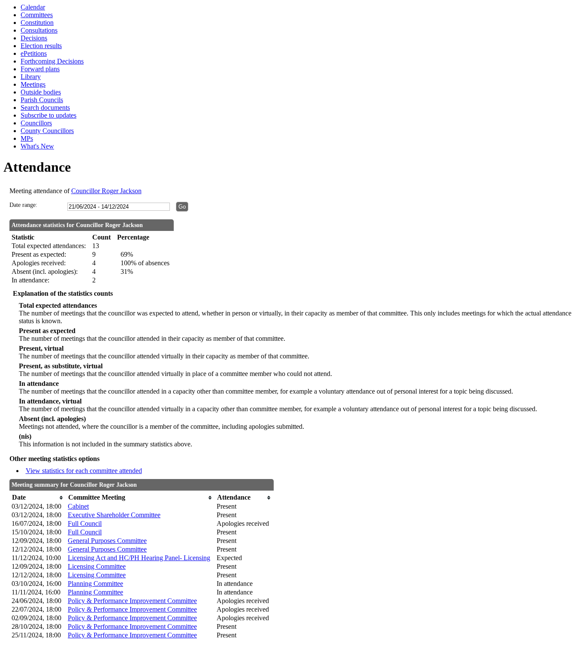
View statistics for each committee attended (84, 470)
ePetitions (34, 53)
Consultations (39, 30)
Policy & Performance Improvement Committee (132, 600)
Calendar (33, 7)
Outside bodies (41, 92)
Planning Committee (95, 583)
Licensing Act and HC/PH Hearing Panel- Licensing (139, 557)
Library (31, 76)
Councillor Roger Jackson (106, 190)
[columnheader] (37, 497)
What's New (37, 146)
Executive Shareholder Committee (114, 515)
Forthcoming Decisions (52, 61)
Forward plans (40, 69)
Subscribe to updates (48, 115)
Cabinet (78, 506)
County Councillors (47, 130)
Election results (41, 45)
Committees (37, 14)
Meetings (33, 84)
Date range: (23, 205)
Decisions (34, 38)
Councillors (36, 123)
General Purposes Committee (107, 540)
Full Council (85, 523)
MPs (27, 138)
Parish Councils (42, 99)
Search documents (45, 107)
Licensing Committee (97, 566)
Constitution (37, 22)
